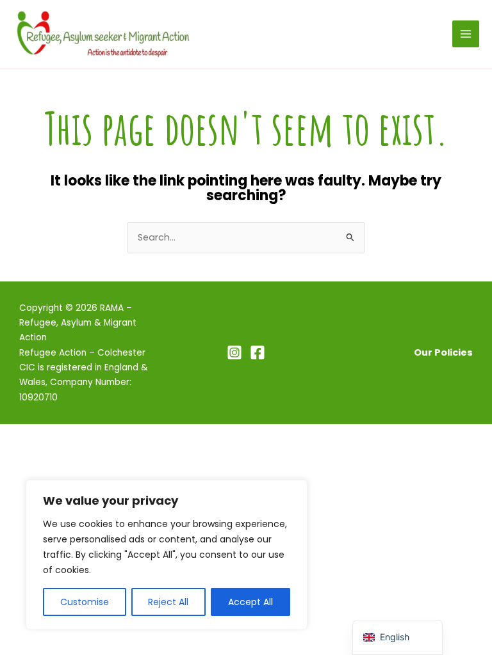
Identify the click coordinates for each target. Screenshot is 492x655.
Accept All (250, 602)
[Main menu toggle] (465, 33)
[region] (167, 554)
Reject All (168, 602)
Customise (84, 602)
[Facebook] (257, 352)
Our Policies (443, 352)
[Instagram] (234, 352)
